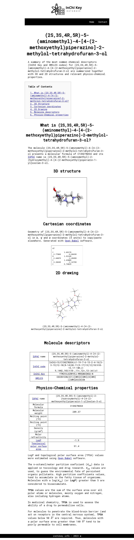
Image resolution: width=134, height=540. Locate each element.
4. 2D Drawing (38, 109)
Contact (102, 21)
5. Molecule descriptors (44, 112)
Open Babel (72, 240)
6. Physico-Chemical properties (49, 114)
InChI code (39, 366)
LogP (38, 440)
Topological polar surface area (38, 446)
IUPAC (31, 156)
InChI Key (39, 373)
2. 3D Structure (39, 103)
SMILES (39, 378)
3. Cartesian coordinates (45, 106)
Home (91, 21)
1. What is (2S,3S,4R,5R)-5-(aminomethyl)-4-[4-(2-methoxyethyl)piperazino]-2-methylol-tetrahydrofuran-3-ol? (49, 96)
